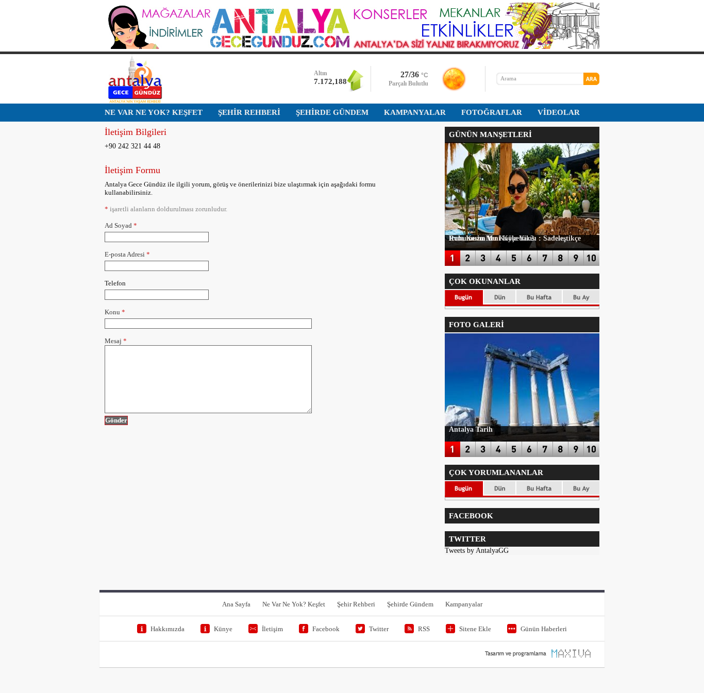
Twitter (379, 629)
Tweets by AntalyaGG (477, 550)
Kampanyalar (463, 604)
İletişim (272, 629)
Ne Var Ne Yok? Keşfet (293, 604)
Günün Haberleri (544, 629)
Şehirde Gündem (410, 604)
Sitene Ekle (475, 629)
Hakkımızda (167, 629)
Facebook (326, 629)
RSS (424, 629)
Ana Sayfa (236, 604)
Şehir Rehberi (356, 604)
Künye (223, 629)
